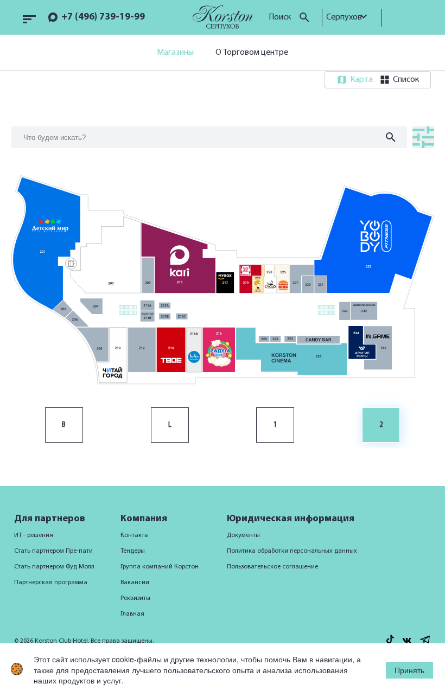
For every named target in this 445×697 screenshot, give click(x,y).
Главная (132, 614)
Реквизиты (135, 598)
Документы (243, 535)
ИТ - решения (33, 535)
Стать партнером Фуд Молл (54, 567)
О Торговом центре (251, 52)
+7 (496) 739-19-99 (103, 17)
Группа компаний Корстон (159, 567)
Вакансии (134, 582)
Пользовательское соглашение (272, 567)
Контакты (134, 535)
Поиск (281, 17)
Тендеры (132, 551)
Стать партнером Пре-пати (53, 551)
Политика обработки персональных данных (292, 551)
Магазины (175, 52)
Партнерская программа (50, 582)
